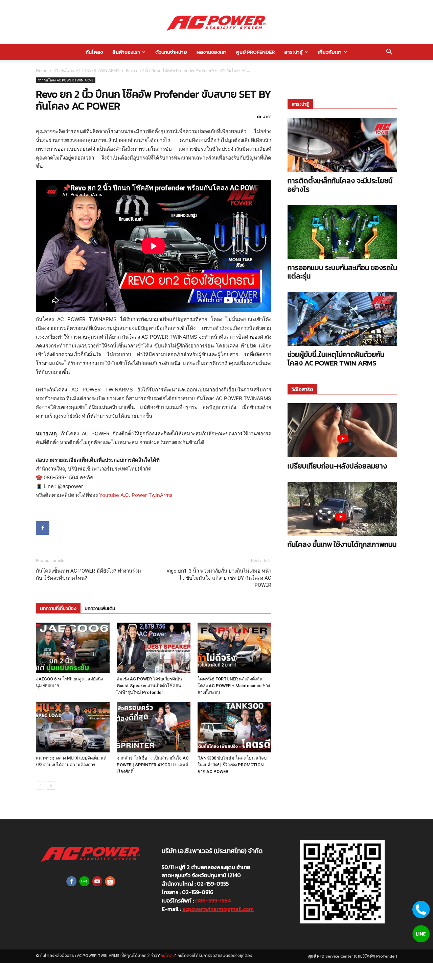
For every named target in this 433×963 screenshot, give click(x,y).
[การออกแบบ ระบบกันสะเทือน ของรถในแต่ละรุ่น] (342, 232)
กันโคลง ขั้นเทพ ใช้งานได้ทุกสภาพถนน (342, 544)
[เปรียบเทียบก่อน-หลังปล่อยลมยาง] (342, 430)
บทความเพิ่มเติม (100, 608)
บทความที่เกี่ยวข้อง (58, 608)
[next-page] (51, 785)
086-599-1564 (213, 900)
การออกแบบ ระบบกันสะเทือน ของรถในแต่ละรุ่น (342, 271)
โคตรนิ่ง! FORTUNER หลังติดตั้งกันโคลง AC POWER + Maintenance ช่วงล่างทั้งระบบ (234, 685)
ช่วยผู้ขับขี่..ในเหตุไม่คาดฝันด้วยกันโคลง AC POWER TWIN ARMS (336, 358)
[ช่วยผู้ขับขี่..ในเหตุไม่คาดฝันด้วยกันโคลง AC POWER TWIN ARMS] (342, 319)
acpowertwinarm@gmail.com (218, 909)
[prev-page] (40, 785)
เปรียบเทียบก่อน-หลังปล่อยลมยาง (337, 466)
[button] (389, 52)
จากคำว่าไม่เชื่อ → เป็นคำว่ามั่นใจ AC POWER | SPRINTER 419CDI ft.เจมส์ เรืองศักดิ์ (153, 764)
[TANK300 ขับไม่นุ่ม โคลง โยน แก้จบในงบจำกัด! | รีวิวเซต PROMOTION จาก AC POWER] (234, 727)
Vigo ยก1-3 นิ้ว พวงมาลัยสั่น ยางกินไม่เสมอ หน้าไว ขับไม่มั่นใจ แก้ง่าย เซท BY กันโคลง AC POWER (218, 578)
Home (41, 70)
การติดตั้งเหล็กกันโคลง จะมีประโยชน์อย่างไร (340, 184)
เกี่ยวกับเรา (330, 52)
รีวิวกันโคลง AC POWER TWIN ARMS (86, 70)
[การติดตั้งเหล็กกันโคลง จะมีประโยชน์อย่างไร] (342, 145)
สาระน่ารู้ (293, 52)
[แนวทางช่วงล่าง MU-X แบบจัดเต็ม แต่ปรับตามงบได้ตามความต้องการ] (73, 727)
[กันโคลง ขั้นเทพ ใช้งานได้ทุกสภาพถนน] (342, 509)
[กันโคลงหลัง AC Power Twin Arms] (216, 22)
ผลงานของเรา (212, 52)
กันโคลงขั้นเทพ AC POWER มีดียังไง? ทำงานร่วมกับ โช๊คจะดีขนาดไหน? (88, 574)
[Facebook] (42, 528)
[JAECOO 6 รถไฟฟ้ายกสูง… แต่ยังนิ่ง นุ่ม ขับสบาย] (73, 648)
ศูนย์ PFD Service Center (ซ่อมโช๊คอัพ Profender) (352, 956)
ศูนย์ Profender (255, 52)
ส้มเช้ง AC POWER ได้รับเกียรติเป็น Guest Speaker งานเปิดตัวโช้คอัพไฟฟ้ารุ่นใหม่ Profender (149, 685)
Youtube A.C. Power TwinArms (136, 495)
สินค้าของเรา (126, 52)
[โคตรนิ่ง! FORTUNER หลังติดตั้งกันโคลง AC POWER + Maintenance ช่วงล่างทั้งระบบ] (234, 648)
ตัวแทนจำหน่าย (171, 52)
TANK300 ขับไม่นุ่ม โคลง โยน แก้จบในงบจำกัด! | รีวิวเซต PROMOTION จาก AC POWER (232, 764)
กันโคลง (94, 52)
